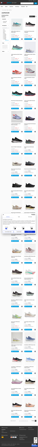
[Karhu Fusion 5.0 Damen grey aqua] (29, 290)
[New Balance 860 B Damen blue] (29, 334)
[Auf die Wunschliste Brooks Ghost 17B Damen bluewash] (21, 326)
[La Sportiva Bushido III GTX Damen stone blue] (16, 115)
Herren (2, 6)
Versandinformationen (12, 427)
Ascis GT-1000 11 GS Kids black (16, 145)
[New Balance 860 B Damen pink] (29, 247)
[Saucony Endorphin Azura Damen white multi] (29, 268)
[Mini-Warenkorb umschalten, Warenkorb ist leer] (35, 3)
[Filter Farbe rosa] (6, 46)
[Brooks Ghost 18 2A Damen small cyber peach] (29, 399)
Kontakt (2, 427)
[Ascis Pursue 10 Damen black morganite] (29, 24)
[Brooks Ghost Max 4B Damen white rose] (16, 247)
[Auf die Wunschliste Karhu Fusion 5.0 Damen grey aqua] (34, 303)
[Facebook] (32, 441)
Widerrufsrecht (14, 440)
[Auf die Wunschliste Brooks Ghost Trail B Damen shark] (34, 152)
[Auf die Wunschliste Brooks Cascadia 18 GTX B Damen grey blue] (34, 130)
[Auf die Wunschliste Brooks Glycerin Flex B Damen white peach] (21, 239)
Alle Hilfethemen (3, 425)
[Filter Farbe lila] (5, 46)
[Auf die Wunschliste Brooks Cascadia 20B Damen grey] (34, 174)
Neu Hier (35, 0)
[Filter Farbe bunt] (6, 48)
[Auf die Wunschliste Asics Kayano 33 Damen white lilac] (34, 326)
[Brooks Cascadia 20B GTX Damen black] (16, 182)
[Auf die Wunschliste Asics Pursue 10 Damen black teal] (21, 107)
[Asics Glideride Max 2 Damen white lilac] (16, 378)
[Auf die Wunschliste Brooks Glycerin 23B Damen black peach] (34, 239)
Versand (17, 36)
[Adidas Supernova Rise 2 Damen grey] (16, 47)
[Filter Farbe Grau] (5, 48)
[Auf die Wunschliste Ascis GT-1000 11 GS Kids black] (21, 152)
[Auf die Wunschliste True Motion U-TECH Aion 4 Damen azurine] (34, 370)
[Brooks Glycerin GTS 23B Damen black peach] (29, 203)
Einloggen (30, 0)
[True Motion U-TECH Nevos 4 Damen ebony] (16, 356)
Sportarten (11, 6)
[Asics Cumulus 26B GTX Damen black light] (29, 93)
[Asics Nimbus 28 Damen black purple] (29, 378)
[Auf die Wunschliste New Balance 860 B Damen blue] (34, 348)
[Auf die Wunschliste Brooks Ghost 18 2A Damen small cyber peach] (34, 413)
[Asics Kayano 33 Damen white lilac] (29, 311)
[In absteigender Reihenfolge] (35, 16)
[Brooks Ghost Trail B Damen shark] (29, 138)
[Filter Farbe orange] (5, 47)
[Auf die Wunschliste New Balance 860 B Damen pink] (34, 260)
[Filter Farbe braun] (3, 48)
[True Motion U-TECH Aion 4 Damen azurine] (29, 356)
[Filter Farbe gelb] (3, 46)
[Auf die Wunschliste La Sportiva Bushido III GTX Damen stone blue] (21, 130)
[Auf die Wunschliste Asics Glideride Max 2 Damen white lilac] (21, 391)
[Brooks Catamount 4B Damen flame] (16, 70)
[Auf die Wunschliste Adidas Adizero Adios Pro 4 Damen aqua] (21, 39)
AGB (11, 440)
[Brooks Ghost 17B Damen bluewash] (16, 311)
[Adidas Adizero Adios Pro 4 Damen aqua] (16, 24)
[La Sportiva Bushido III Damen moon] (29, 70)
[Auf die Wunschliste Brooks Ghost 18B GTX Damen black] (34, 195)
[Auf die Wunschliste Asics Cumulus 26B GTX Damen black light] (34, 107)
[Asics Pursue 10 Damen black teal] (16, 93)
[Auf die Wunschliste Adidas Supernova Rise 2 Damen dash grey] (34, 61)
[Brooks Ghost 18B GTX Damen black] (29, 182)
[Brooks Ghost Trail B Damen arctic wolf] (16, 203)
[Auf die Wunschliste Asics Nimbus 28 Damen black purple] (34, 391)
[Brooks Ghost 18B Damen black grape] (16, 399)
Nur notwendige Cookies (8, 231)
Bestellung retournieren (4, 428)
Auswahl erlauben (18, 231)
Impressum (18, 440)
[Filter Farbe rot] (3, 47)
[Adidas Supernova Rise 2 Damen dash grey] (29, 47)
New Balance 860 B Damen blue (29, 341)
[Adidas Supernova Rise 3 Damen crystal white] (16, 334)
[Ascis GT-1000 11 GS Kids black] (16, 138)
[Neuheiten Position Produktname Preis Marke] (31, 16)
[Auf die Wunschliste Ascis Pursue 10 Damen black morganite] (34, 39)
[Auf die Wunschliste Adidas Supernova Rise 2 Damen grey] (21, 61)
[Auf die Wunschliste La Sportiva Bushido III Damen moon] (34, 84)
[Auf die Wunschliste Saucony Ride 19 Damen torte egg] (21, 282)
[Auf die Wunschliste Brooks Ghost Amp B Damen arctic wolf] (21, 174)
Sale (26, 6)
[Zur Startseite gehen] (8, 3)
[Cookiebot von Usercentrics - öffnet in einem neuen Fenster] (31, 214)
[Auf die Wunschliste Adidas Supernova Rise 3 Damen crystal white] (21, 348)
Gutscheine (23, 6)
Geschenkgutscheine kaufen (22, 425)
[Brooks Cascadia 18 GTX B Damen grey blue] (29, 115)
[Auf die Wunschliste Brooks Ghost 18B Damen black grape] (21, 413)
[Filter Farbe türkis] (6, 47)
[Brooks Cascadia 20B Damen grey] (29, 160)
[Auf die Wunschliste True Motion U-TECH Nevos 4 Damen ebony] (21, 370)
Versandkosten (18, 37)
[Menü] (36, 437)
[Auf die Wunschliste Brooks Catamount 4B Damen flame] (21, 84)
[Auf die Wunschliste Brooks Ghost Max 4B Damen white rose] (21, 260)
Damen (6, 6)
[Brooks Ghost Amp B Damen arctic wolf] (16, 160)
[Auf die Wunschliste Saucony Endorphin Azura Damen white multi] (34, 282)
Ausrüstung (17, 6)
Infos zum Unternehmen (31, 425)
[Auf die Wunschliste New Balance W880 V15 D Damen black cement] (21, 303)
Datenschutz (8, 440)
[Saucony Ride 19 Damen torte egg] (16, 268)
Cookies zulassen (29, 231)
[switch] (14, 228)
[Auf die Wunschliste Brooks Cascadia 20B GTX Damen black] (21, 195)
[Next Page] (27, 417)
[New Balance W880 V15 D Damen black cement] (16, 290)
